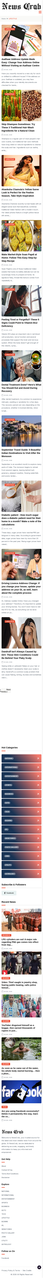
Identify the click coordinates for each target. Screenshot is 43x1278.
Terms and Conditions (10, 1174)
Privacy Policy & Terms (11, 1270)
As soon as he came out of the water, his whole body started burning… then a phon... (21, 1071)
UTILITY (5, 1241)
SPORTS (5, 1203)
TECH (5, 1107)
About (4, 1166)
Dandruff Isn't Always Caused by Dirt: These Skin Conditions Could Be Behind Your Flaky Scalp (20, 654)
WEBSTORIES (7, 1229)
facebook (10, 893)
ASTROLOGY (6, 1244)
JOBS (4, 1237)
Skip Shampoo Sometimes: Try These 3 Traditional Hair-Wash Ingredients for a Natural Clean (18, 127)
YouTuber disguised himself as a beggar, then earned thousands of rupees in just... (18, 1028)
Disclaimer (6, 1177)
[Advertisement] (21, 722)
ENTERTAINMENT (8, 1199)
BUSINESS (6, 935)
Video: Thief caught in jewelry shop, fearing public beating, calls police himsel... (19, 985)
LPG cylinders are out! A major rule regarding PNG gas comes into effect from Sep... (20, 942)
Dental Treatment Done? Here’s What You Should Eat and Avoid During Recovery (21, 388)
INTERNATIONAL (8, 1195)
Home (4, 19)
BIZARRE (6, 978)
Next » (8, 691)
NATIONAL (5, 1191)
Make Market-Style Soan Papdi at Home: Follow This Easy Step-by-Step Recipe (19, 257)
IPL (3, 1225)
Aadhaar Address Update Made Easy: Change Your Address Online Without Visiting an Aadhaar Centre (20, 62)
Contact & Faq (7, 1170)
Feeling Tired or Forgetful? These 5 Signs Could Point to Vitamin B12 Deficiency (20, 322)
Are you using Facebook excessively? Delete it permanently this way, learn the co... (20, 1114)
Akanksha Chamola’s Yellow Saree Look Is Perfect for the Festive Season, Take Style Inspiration (20, 192)
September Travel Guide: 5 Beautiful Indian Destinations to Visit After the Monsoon (21, 453)
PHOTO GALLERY (8, 1233)
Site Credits (27, 1270)
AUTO (4, 1210)
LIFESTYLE (10, 29)
